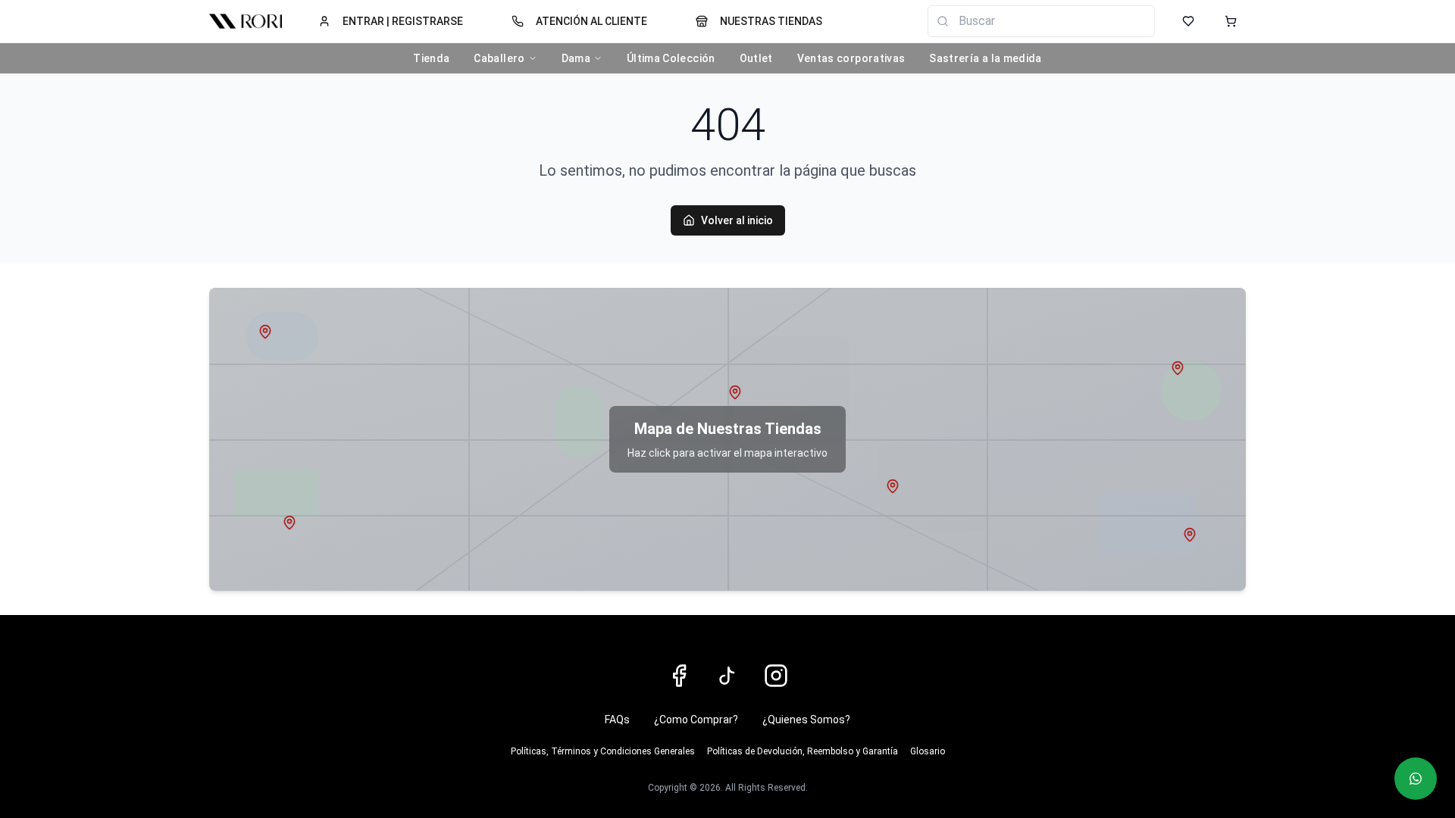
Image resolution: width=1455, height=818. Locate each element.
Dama (576, 58)
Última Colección (671, 58)
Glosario (927, 751)
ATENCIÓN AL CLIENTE (591, 21)
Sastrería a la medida (985, 58)
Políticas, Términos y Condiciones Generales (603, 751)
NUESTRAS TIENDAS (771, 21)
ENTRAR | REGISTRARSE (403, 21)
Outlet (756, 58)
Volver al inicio (737, 220)
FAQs (617, 719)
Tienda (431, 58)
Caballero (499, 58)
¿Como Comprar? (696, 719)
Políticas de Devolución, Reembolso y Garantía (802, 751)
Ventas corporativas (851, 58)
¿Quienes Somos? (806, 719)
